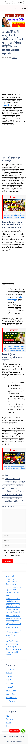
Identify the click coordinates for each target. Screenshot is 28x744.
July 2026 (9, 672)
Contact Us (25, 2)
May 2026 (9, 680)
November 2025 (11, 697)
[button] (16, 8)
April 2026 (9, 683)
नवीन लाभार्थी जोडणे (15, 298)
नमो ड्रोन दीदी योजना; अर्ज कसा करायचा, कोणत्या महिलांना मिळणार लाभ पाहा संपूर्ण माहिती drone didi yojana (13, 648)
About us (2, 2)
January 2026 (10, 694)
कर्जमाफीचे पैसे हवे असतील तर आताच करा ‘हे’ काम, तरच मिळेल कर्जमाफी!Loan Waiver (13, 485)
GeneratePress (18, 742)
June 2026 (9, 676)
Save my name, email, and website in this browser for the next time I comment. (14, 553)
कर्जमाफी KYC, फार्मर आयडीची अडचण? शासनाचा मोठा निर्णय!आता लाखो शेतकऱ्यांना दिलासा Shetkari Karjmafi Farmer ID (13, 605)
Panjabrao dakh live (12, 478)
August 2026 (10, 669)
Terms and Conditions (7, 2)
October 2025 (10, 701)
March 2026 (10, 687)
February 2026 (11, 690)
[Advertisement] (14, 77)
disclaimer (19, 2)
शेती (6, 475)
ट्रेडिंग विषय (9, 719)
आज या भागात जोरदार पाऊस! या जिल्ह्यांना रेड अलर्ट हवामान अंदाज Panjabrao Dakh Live (13, 619)
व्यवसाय (8, 722)
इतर (7, 715)
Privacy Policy (13, 2)
